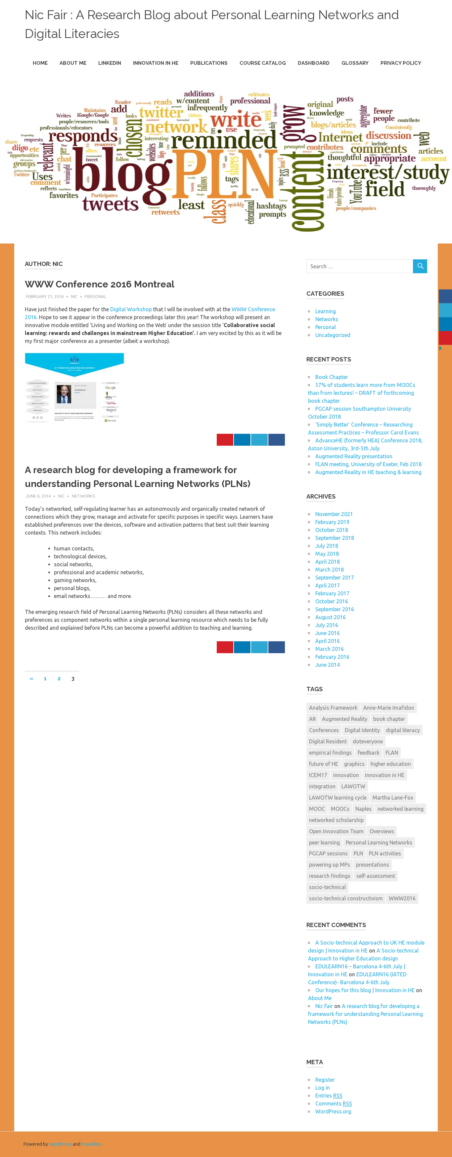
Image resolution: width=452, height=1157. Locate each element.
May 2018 (327, 554)
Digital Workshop (131, 309)
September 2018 (334, 538)
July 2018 (326, 546)
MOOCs (340, 809)
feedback (369, 753)
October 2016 (331, 601)
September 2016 (334, 609)
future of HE (323, 764)
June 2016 (327, 633)
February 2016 (332, 657)
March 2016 (329, 649)
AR (312, 719)
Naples (363, 809)
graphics (354, 764)
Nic (74, 296)
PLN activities (385, 853)
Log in (322, 1088)
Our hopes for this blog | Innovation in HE (365, 990)
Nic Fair (324, 1006)
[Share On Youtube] (225, 440)
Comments (333, 1103)
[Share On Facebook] (276, 440)
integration (322, 786)
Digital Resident (328, 741)
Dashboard (314, 63)
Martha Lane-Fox (393, 798)
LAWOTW (353, 786)
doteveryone (368, 741)
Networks (83, 496)
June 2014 (327, 665)
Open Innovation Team (336, 831)
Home (40, 63)
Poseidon (91, 1144)
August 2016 (330, 617)
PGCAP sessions (328, 853)
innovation (346, 775)
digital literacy (403, 730)
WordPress (60, 1144)
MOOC (317, 809)
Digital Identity (362, 730)
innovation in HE (384, 775)
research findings (329, 876)
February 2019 (332, 522)
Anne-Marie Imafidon (388, 708)
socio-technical (327, 887)
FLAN (391, 753)
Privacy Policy (401, 63)
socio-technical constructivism (346, 898)
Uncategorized (332, 335)
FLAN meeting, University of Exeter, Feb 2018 (368, 464)
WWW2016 (402, 898)
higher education (391, 764)
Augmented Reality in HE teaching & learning (368, 472)
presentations (372, 865)
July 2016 (326, 625)
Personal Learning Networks (379, 842)
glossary (355, 63)
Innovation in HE (155, 63)
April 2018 (327, 562)
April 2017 (327, 585)
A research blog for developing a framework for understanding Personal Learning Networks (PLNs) (365, 1014)
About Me (73, 63)
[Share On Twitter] (259, 440)
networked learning (401, 809)
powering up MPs (329, 865)
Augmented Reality (344, 719)
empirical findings (330, 753)
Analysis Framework (333, 708)
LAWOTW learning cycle (338, 798)
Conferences (324, 730)
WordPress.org (333, 1111)
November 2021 (334, 514)
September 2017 (334, 577)
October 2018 (331, 530)
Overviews (382, 831)
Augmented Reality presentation (353, 456)
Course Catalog (263, 63)
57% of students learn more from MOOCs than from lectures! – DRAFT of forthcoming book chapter (361, 393)
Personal (95, 296)
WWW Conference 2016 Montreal (99, 284)
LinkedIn (109, 63)
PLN (358, 853)
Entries (328, 1096)
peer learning (324, 842)
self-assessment (375, 876)
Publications (209, 63)
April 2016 (327, 641)
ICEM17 (318, 775)
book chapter (389, 719)
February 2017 (332, 593)
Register (325, 1080)
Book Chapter (331, 377)
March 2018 (329, 570)
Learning (325, 311)
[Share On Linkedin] (242, 440)
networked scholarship (336, 820)
